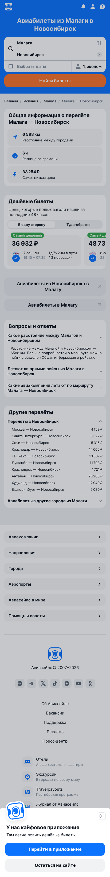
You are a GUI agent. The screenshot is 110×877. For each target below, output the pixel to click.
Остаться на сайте (55, 865)
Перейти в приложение (55, 849)
